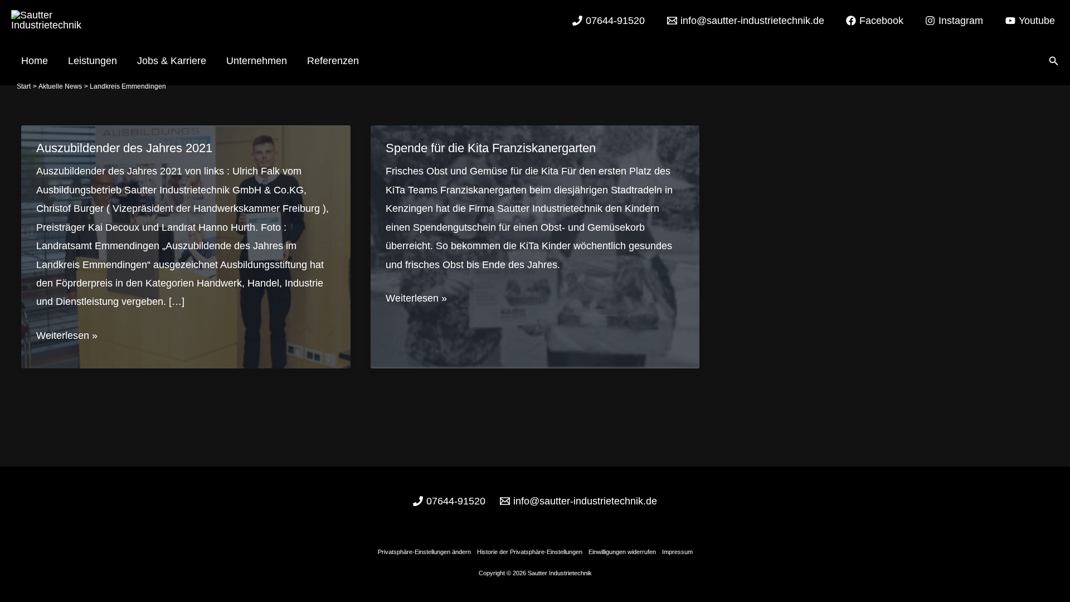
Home (34, 60)
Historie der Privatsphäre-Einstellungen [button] (529, 551)
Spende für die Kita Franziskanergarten (491, 148)
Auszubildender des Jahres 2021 (124, 148)
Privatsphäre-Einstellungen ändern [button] (424, 551)
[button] (1054, 61)
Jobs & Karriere (171, 60)
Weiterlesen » (67, 337)
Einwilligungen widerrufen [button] (622, 551)
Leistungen (92, 60)
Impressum (677, 551)
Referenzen (333, 60)
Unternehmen (256, 60)
